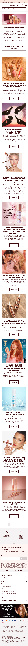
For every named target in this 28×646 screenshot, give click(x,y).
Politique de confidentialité (7, 591)
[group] (8, 535)
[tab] (13, 543)
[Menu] (2, 5)
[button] (2, 9)
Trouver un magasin (5, 583)
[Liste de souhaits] (5, 5)
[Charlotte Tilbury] (14, 5)
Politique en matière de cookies (8, 593)
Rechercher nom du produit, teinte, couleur (15, 9)
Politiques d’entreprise (6, 638)
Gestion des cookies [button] (16, 638)
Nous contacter (8, 634)
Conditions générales (20, 637)
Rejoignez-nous (4, 588)
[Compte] (22, 5)
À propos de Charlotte (6, 586)
